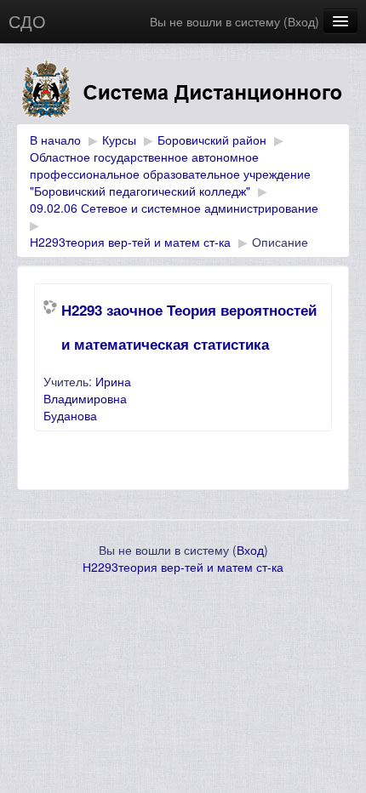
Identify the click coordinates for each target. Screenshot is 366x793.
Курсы (119, 139)
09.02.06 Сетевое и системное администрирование (174, 207)
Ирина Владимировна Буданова (87, 398)
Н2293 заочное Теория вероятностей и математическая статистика (189, 327)
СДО (27, 21)
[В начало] (183, 92)
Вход (301, 21)
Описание (280, 241)
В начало (55, 139)
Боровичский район (211, 139)
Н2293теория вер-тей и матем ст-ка (130, 241)
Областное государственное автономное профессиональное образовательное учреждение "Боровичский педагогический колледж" (170, 173)
